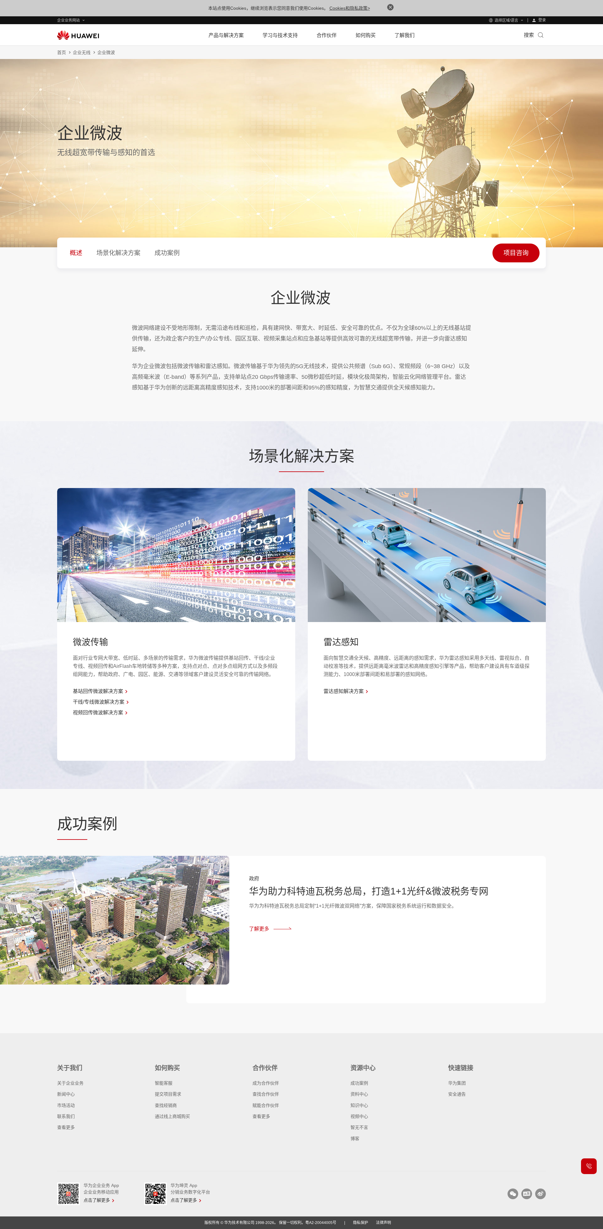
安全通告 (457, 1094)
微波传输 (90, 642)
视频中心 (359, 1116)
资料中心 (359, 1094)
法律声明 (383, 1223)
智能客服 (163, 1083)
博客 (354, 1138)
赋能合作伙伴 (266, 1105)
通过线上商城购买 (172, 1116)
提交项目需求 (168, 1094)
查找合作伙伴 (266, 1094)
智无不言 (359, 1127)
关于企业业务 (70, 1083)
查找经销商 (166, 1105)
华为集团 (457, 1083)
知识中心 (359, 1105)
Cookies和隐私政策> (349, 8)
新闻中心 (66, 1094)
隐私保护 (360, 1223)
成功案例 (359, 1083)
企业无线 (81, 52)
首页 (61, 52)
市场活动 (66, 1105)
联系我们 (66, 1116)
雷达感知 (341, 642)
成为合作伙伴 (266, 1083)
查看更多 (66, 1127)
